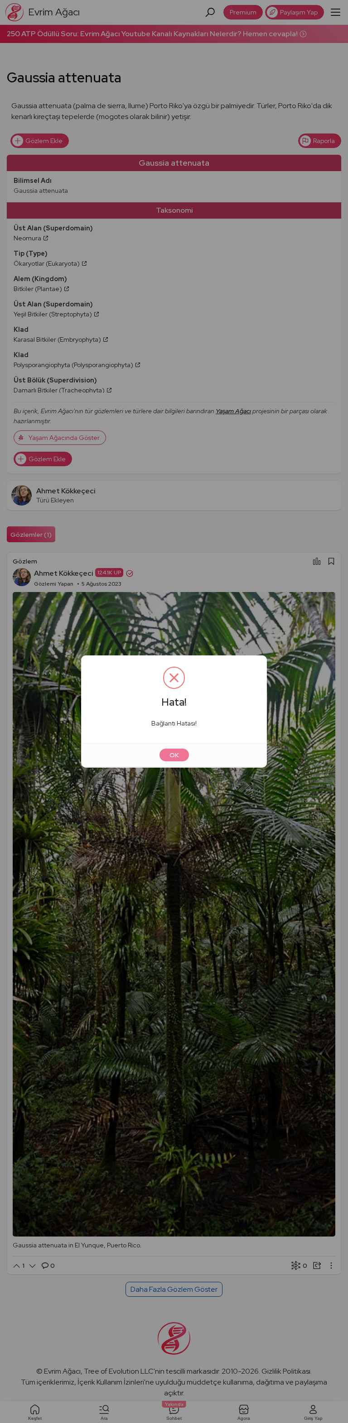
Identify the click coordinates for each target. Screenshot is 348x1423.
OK (174, 755)
